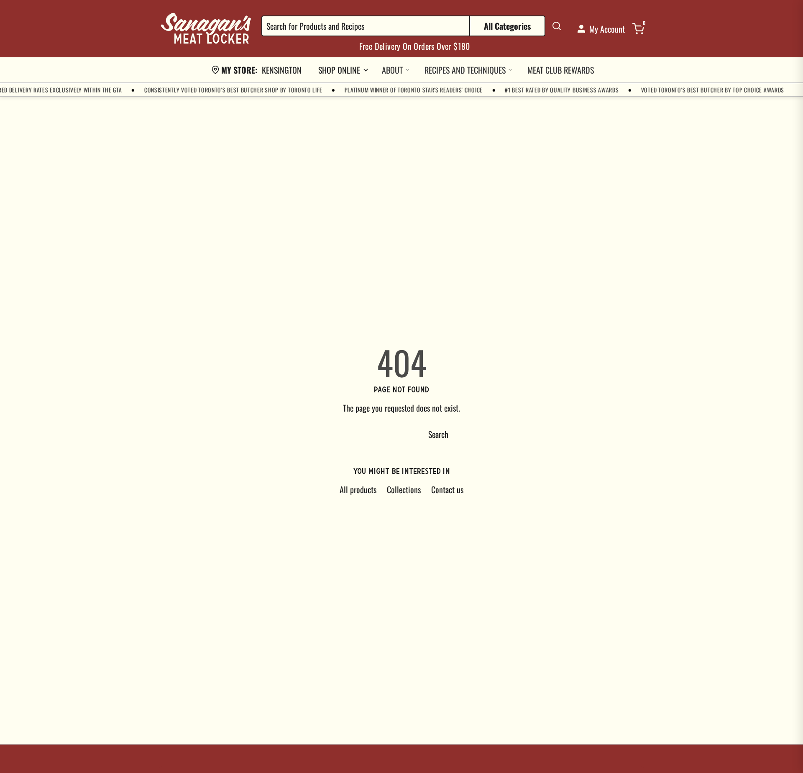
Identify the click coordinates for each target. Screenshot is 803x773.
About (392, 70)
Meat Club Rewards (560, 70)
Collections (404, 489)
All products (358, 489)
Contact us (447, 489)
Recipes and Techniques (465, 70)
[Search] (556, 25)
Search (438, 434)
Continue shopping (368, 434)
